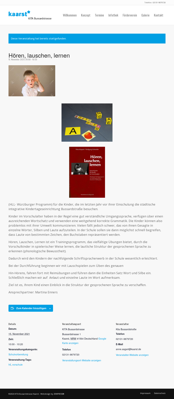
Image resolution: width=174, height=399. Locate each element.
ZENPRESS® (59, 394)
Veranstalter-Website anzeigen (132, 355)
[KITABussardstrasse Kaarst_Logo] (29, 15)
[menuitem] (70, 15)
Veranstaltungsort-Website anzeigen (81, 360)
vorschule (17, 364)
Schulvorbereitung (18, 354)
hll (9, 364)
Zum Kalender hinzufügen (31, 308)
